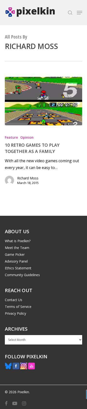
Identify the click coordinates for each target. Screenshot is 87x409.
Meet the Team (17, 247)
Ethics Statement (18, 268)
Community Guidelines (22, 275)
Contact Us (13, 299)
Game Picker (15, 254)
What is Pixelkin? (17, 241)
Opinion (27, 137)
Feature (11, 137)
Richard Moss (27, 178)
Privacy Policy (15, 313)
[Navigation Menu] (79, 12)
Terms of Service (18, 306)
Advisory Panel (16, 261)
